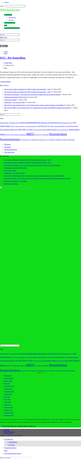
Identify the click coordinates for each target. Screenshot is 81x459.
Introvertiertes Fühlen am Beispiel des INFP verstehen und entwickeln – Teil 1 (27, 92)
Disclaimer (7, 144)
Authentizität (12, 122)
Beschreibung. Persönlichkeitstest (49, 123)
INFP (24, 129)
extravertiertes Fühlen (7, 129)
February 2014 (8, 407)
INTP (30, 129)
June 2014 (7, 397)
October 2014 (8, 389)
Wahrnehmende (71, 139)
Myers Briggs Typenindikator (41, 134)
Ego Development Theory (12, 453)
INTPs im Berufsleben (11, 184)
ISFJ (7, 134)
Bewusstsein (64, 123)
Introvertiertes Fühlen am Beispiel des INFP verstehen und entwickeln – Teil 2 (27, 89)
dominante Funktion (20, 126)
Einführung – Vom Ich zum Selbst (14, 102)
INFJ (20, 129)
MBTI (30, 134)
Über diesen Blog (9, 152)
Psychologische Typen (25, 139)
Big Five (70, 122)
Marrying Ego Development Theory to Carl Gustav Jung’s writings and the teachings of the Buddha (34, 105)
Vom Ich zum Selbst (10, 100)
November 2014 (9, 386)
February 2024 (8, 378)
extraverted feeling (59, 126)
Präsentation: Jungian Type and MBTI (15, 181)
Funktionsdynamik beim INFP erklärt (15, 97)
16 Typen (11, 445)
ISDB (5, 53)
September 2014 (9, 391)
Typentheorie (8, 439)
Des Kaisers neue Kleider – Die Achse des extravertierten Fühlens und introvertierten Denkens (32, 94)
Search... (2, 6)
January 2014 (8, 410)
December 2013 (9, 412)
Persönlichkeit (58, 134)
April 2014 (7, 402)
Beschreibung (32, 123)
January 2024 (8, 381)
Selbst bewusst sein (10, 9)
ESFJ (46, 126)
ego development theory (31, 126)
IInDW (16, 129)
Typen (47, 139)
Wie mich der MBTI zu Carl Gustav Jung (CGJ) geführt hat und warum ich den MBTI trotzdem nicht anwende (37, 108)
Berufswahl (23, 123)
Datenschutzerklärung (10, 149)
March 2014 (7, 405)
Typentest (52, 139)
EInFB (39, 126)
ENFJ (42, 126)
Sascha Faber (8, 63)
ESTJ (49, 126)
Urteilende (64, 139)
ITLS (11, 134)
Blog (5, 68)
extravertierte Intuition (71, 126)
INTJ (27, 129)
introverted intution (37, 129)
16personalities (4, 123)
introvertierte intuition (50, 129)
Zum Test (6, 2)
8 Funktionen (12, 442)
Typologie (58, 139)
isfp (9, 134)
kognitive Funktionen (19, 134)
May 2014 (7, 399)
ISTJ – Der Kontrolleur (13, 57)
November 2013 (9, 415)
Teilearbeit (34, 139)
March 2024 (7, 375)
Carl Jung (12, 126)
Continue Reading (5, 81)
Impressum (7, 147)
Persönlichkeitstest (10, 139)
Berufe (17, 122)
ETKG (52, 126)
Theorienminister (41, 139)
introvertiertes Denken (62, 129)
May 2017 (7, 383)
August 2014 (8, 394)
